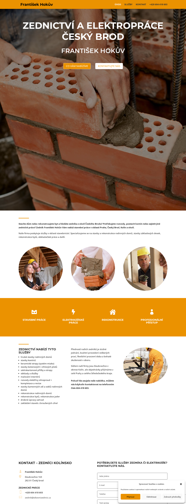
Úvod (118, 5)
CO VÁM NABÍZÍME (77, 66)
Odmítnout (151, 497)
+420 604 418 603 (158, 5)
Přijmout (130, 497)
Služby (128, 5)
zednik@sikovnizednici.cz (38, 497)
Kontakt (141, 5)
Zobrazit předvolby (172, 497)
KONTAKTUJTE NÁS (109, 66)
